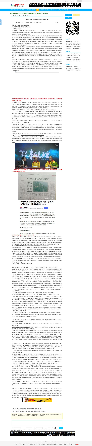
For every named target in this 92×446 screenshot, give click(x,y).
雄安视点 (47, 9)
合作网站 (37, 441)
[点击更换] (53, 428)
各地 (51, 9)
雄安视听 (64, 9)
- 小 (56, 22)
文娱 (74, 9)
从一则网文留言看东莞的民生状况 (72, 57)
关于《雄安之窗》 (53, 441)
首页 (12, 9)
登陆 (57, 1)
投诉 (25, 15)
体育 (60, 9)
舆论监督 (42, 9)
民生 (38, 9)
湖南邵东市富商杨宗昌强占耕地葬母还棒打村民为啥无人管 (28, 408)
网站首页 (19, 15)
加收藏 (67, 1)
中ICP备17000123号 (18, 444)
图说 (15, 9)
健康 (54, 9)
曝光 (69, 17)
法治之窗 (24, 9)
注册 (59, 1)
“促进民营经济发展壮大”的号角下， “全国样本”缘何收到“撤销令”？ (23, 1)
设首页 (64, 1)
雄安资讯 (19, 9)
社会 (71, 9)
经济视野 (29, 9)
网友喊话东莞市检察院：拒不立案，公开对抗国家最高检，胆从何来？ (30, 411)
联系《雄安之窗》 (44, 441)
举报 (69, 14)
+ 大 (58, 22)
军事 (68, 9)
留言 (61, 1)
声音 (57, 9)
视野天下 (34, 9)
